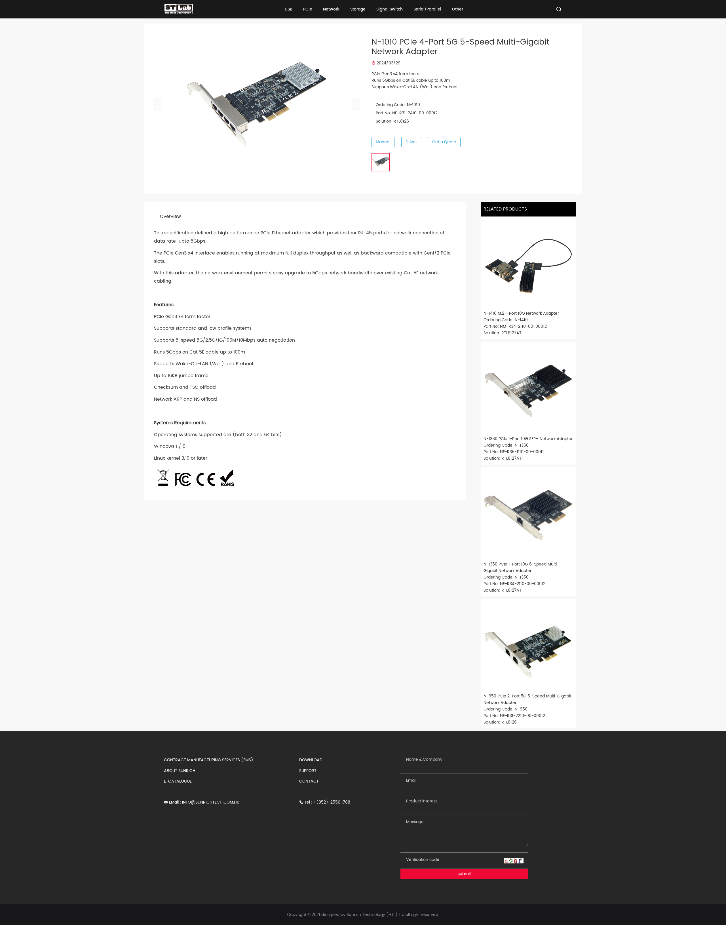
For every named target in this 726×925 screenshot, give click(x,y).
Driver (411, 142)
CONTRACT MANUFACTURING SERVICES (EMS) (208, 760)
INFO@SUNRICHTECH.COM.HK (210, 802)
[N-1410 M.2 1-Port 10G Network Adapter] (528, 264)
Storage (358, 9)
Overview (170, 216)
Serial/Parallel (427, 9)
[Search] (559, 9)
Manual (383, 142)
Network (331, 9)
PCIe (307, 9)
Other (457, 9)
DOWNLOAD (310, 760)
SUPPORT (307, 771)
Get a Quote (444, 142)
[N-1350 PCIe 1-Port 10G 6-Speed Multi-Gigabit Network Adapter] (528, 515)
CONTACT (309, 781)
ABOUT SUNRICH (179, 771)
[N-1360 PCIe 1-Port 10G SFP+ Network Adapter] (528, 389)
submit (464, 874)
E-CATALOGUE (178, 781)
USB (288, 9)
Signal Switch (389, 9)
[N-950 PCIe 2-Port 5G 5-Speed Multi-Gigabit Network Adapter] (528, 646)
